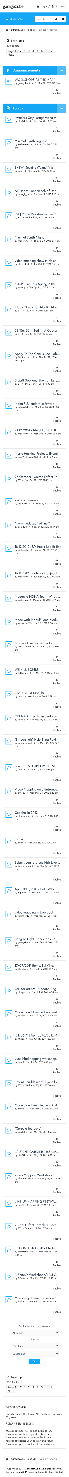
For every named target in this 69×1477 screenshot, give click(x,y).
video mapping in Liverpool (34, 912)
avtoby (21, 792)
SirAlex (21, 1015)
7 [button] (51, 50)
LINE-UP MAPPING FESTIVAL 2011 (39, 1201)
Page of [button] (15, 50)
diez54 (21, 121)
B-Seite (21, 1278)
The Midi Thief (25, 1178)
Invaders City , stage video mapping (40, 117)
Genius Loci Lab (26, 357)
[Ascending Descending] (34, 1354)
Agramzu (22, 892)
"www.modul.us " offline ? (32, 523)
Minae (21, 1038)
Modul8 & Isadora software (34, 403)
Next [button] (11, 54)
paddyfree (23, 599)
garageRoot (24, 83)
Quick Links (16, 19)
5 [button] (42, 50)
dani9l (21, 456)
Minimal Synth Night (29, 237)
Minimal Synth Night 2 (31, 141)
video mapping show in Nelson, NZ (39, 260)
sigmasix (22, 503)
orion (20, 171)
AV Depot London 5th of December (40, 190)
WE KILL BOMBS (27, 669)
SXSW (19, 839)
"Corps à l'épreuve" (28, 1128)
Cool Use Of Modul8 (29, 693)
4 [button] (37, 50)
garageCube (13, 6)
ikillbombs (23, 673)
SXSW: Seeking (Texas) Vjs (34, 167)
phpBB (22, 1472)
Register (60, 6)
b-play (21, 1301)
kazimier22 (23, 915)
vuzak (21, 623)
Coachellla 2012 (26, 812)
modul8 (31, 29)
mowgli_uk (23, 194)
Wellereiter (23, 144)
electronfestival (26, 1251)
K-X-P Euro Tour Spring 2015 (35, 284)
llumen (21, 719)
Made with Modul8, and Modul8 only (41, 619)
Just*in (21, 1205)
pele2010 (23, 526)
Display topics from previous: (34, 1326)
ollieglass (23, 992)
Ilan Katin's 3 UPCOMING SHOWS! (40, 766)
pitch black (23, 264)
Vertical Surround (27, 500)
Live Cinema (24, 646)
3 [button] (33, 50)
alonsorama (24, 816)
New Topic (17, 40)
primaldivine (24, 407)
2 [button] (29, 50)
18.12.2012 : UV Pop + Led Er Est (38, 546)
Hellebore (23, 968)
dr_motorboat (25, 742)
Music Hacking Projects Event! (36, 453)
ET (19, 217)
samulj (21, 287)
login (44, 6)
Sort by (34, 1339)
